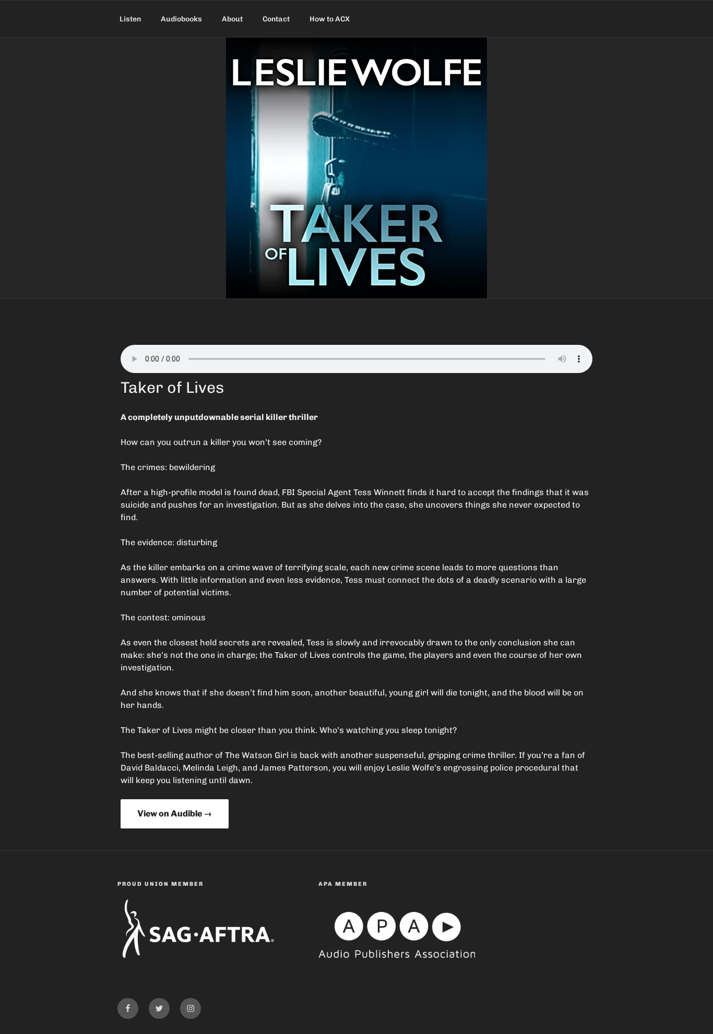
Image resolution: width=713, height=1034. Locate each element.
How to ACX (330, 19)
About (232, 19)
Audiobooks (181, 19)
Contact (276, 19)
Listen (130, 19)
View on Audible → (174, 814)
